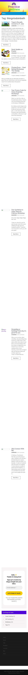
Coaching (5, 648)
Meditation (5, 645)
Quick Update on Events (17, 50)
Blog (4, 651)
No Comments (21, 25)
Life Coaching (8, 619)
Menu (3, 13)
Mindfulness (8, 622)
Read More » (6, 44)
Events (4, 640)
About (4, 653)
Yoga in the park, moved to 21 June (17, 23)
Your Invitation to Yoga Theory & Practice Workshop (18, 211)
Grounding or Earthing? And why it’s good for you (18, 331)
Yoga (6, 624)
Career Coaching (9, 616)
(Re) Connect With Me (17, 449)
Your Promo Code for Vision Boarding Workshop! (18, 92)
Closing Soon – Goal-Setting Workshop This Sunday (18, 69)
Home (4, 637)
